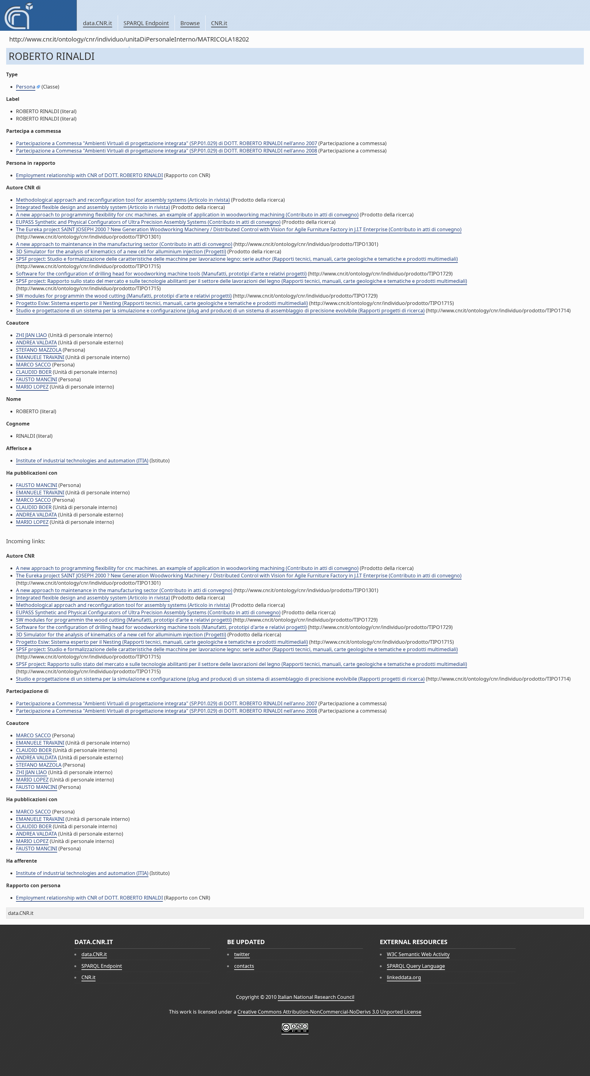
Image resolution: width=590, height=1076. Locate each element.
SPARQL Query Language (416, 966)
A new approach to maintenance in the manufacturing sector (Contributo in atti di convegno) (124, 244)
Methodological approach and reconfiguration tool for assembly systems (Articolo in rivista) (123, 199)
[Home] (38, 15)
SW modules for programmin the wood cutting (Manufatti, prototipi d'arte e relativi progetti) (124, 295)
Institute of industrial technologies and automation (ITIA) (82, 460)
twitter (242, 954)
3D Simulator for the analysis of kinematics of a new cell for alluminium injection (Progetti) (121, 251)
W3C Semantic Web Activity (418, 954)
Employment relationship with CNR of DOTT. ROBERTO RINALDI (89, 175)
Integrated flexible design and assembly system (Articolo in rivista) (93, 207)
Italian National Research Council (316, 997)
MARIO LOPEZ (32, 386)
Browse (190, 23)
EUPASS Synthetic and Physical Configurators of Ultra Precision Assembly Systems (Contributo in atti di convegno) (148, 222)
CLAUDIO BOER (34, 372)
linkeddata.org (404, 977)
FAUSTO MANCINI (36, 379)
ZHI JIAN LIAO (31, 335)
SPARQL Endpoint (146, 23)
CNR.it (219, 23)
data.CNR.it (97, 23)
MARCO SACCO (33, 364)
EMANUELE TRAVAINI (40, 357)
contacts (244, 966)
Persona (25, 86)
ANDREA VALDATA (36, 342)
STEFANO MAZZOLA (38, 349)
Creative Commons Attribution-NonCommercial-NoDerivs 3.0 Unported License (329, 1011)
